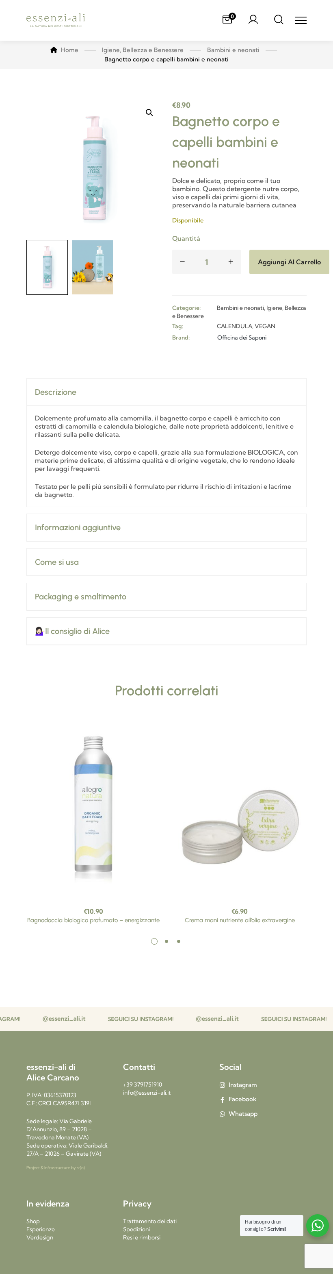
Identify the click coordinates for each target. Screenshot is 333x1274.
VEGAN (265, 326)
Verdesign (39, 1237)
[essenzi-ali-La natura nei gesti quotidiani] (55, 20)
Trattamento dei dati (150, 1221)
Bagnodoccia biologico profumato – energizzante (93, 920)
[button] (149, 112)
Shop (33, 1221)
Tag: (177, 326)
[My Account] (253, 20)
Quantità (186, 238)
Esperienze (40, 1229)
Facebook (243, 1099)
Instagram (243, 1085)
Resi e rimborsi (141, 1237)
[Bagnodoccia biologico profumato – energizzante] (93, 809)
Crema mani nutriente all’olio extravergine (240, 920)
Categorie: (186, 307)
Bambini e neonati (240, 307)
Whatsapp (243, 1113)
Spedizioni (136, 1229)
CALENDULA (234, 326)
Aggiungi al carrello (289, 262)
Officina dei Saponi (241, 337)
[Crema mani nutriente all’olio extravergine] (240, 809)
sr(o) (81, 1167)
